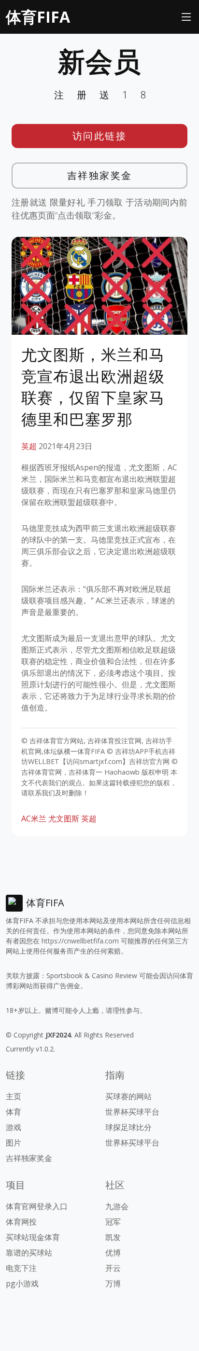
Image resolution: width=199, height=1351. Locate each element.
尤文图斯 (63, 818)
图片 (13, 1142)
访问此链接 (99, 135)
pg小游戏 (22, 1283)
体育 (13, 1111)
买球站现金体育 (33, 1237)
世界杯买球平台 (132, 1111)
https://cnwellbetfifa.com (80, 940)
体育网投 (21, 1221)
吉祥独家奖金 (99, 175)
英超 (29, 446)
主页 (13, 1096)
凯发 (113, 1237)
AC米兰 (33, 818)
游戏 (13, 1127)
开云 (113, 1268)
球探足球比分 (128, 1127)
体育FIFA (38, 16)
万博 (113, 1283)
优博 (113, 1252)
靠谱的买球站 (29, 1252)
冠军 (113, 1221)
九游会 (116, 1206)
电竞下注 (21, 1268)
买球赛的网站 (128, 1096)
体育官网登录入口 (37, 1206)
